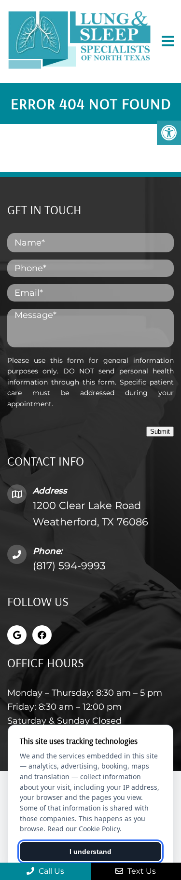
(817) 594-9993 (69, 566)
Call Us (50, 871)
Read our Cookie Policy (83, 828)
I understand (90, 851)
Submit (160, 431)
